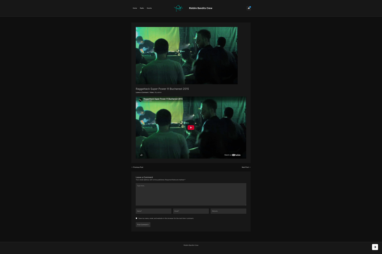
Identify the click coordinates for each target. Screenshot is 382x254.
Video (152, 92)
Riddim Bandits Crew (200, 8)
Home (135, 8)
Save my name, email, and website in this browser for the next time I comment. (166, 218)
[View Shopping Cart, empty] (249, 8)
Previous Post (137, 167)
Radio (142, 8)
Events (149, 8)
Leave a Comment (142, 92)
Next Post (246, 167)
